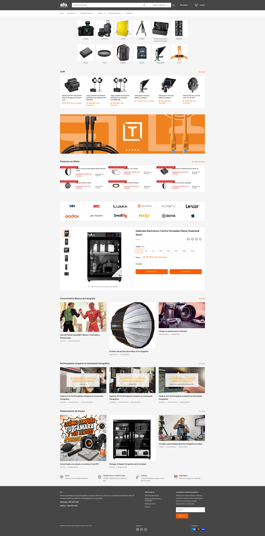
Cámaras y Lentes (86, 13)
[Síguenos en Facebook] (137, 529)
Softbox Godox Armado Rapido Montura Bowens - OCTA (91, 169)
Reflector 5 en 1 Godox (131, 168)
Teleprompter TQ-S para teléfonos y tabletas (142, 96)
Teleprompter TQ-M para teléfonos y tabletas (166, 96)
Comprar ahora (185, 271)
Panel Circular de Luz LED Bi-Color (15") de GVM (191, 96)
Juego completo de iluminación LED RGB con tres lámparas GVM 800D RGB (119, 98)
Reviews (147, 507)
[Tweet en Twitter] (196, 239)
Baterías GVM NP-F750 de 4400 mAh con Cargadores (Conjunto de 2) (72, 98)
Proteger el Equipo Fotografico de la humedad (127, 464)
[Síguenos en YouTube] (145, 529)
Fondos (100, 13)
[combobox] (111, 5)
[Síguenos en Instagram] (141, 529)
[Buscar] (173, 5)
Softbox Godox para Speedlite (181, 183)
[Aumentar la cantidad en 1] (156, 264)
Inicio (62, 13)
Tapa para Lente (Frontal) (83, 183)
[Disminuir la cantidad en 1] (145, 264)
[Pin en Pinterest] (192, 239)
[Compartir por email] (200, 239)
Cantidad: (139, 264)
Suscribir (182, 516)
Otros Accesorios (114, 13)
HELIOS (138, 239)
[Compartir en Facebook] (188, 239)
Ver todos (202, 72)
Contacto (129, 13)
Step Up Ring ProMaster (131, 183)
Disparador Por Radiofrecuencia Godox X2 (185, 168)
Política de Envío (150, 504)
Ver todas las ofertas (198, 162)
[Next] (205, 92)
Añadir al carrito (151, 271)
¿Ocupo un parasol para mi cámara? (173, 331)
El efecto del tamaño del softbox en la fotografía (128, 351)
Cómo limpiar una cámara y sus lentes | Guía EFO (79, 464)
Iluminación (71, 13)
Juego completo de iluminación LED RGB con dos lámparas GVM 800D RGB (96, 98)
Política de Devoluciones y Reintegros (153, 500)
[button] (144, 5)
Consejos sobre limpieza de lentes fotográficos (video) (180, 444)
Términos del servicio (152, 495)
